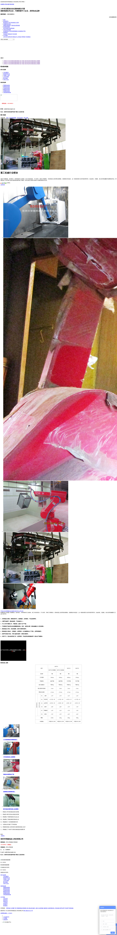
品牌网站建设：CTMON (6, 913)
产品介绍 (3, 611)
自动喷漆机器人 (51, 908)
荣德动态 (10, 34)
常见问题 (14, 34)
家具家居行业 (6, 73)
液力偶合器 (29, 908)
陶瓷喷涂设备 (6, 89)
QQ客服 (5, 918)
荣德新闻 (5, 32)
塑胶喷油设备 (6, 85)
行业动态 (5, 34)
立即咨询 (3, 184)
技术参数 (12, 611)
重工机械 (5, 78)
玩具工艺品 (6, 79)
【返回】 (3, 835)
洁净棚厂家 (13, 908)
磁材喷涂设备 (6, 86)
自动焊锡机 (41, 908)
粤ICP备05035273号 (28, 910)
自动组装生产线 (21, 31)
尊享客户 (24, 36)
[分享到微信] (5, 183)
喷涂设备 (57, 908)
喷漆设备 (71, 908)
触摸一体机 (35, 908)
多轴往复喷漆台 (7, 25)
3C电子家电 (6, 76)
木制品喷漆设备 (7, 92)
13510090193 (6, 916)
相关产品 (16, 611)
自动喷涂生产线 (7, 31)
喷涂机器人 (6, 21)
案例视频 (12, 4)
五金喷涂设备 (6, 88)
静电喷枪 (24, 908)
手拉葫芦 (66, 908)
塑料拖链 (8, 908)
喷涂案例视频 (6, 26)
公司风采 (19, 36)
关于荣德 (5, 35)
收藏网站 (3, 4)
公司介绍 (5, 36)
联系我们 (28, 36)
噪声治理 (62, 908)
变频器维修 (19, 908)
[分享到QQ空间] (2, 183)
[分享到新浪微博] (1, 183)
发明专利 (10, 36)
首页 (4, 19)
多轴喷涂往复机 (7, 24)
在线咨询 (5, 919)
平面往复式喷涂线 (15, 25)
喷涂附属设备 (14, 31)
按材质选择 (11, 28)
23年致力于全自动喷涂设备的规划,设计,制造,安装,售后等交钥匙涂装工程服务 (21, 60)
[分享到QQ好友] (4, 183)
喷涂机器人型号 (7, 22)
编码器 (45, 908)
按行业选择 (6, 28)
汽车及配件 (6, 72)
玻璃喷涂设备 (6, 91)
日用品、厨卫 (6, 75)
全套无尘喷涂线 (7, 29)
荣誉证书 (14, 36)
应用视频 (7, 611)
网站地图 (7, 4)
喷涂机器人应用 (15, 22)
